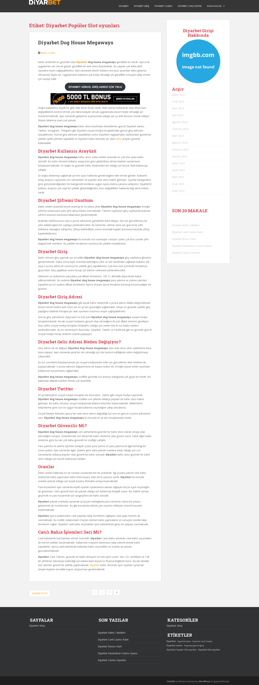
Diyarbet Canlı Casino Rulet (187, 232)
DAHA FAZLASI (214, 6)
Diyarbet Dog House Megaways (75, 42)
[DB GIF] (95, 103)
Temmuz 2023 (180, 149)
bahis (119, 138)
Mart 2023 (178, 177)
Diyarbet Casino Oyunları (186, 252)
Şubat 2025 (178, 94)
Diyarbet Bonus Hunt (184, 239)
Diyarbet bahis (184, 641)
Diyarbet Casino (163, 6)
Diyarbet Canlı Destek (190, 6)
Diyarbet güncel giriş (194, 645)
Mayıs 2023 (178, 163)
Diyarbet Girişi (37, 625)
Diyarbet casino (174, 645)
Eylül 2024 (177, 115)
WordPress (204, 681)
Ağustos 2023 (180, 142)
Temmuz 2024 (180, 129)
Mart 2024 (178, 135)
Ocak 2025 (178, 101)
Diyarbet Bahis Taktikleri (186, 225)
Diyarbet (124, 6)
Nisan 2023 (178, 170)
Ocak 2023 (178, 184)
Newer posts (40, 593)
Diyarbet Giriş (141, 6)
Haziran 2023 (179, 156)
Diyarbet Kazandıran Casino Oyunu (192, 245)
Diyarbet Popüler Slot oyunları (181, 649)
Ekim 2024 (178, 108)
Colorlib (171, 681)
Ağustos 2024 (180, 122)
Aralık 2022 (178, 190)
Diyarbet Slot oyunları (209, 649)
